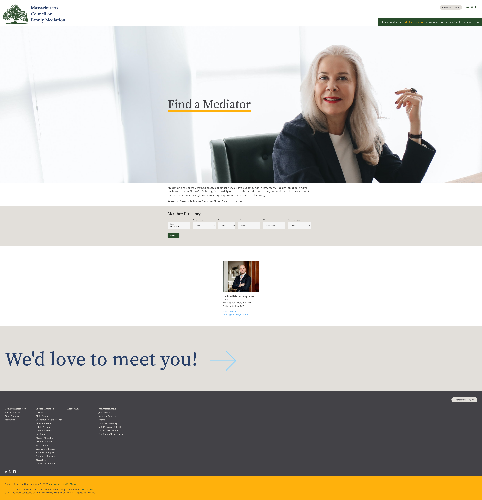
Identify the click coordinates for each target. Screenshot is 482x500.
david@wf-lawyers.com (236, 314)
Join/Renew (104, 412)
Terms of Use (86, 489)
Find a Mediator (13, 412)
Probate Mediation (45, 448)
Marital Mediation (45, 438)
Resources (10, 419)
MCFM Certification (109, 430)
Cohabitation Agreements (49, 419)
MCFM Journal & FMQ (110, 427)
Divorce (40, 412)
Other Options (12, 416)
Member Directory (108, 423)
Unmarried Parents (45, 463)
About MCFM (73, 408)
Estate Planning (44, 427)
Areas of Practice (200, 220)
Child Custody (43, 416)
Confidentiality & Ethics (111, 434)
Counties (221, 220)
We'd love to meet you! (101, 358)
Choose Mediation (45, 408)
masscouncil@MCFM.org (62, 484)
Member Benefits (107, 416)
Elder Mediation (44, 423)
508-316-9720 (230, 311)
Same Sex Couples (45, 452)
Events (102, 419)
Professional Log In (450, 7)
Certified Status (294, 220)
